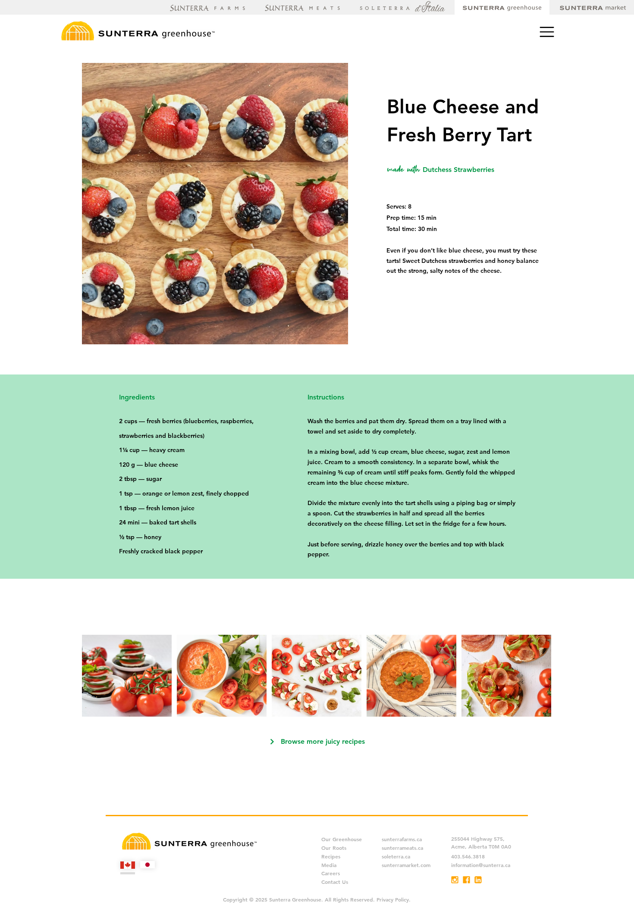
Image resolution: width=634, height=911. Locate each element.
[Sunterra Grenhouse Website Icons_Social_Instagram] (454, 879)
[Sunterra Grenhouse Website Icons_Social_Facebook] (466, 879)
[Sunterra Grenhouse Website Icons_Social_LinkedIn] (478, 879)
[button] (547, 32)
